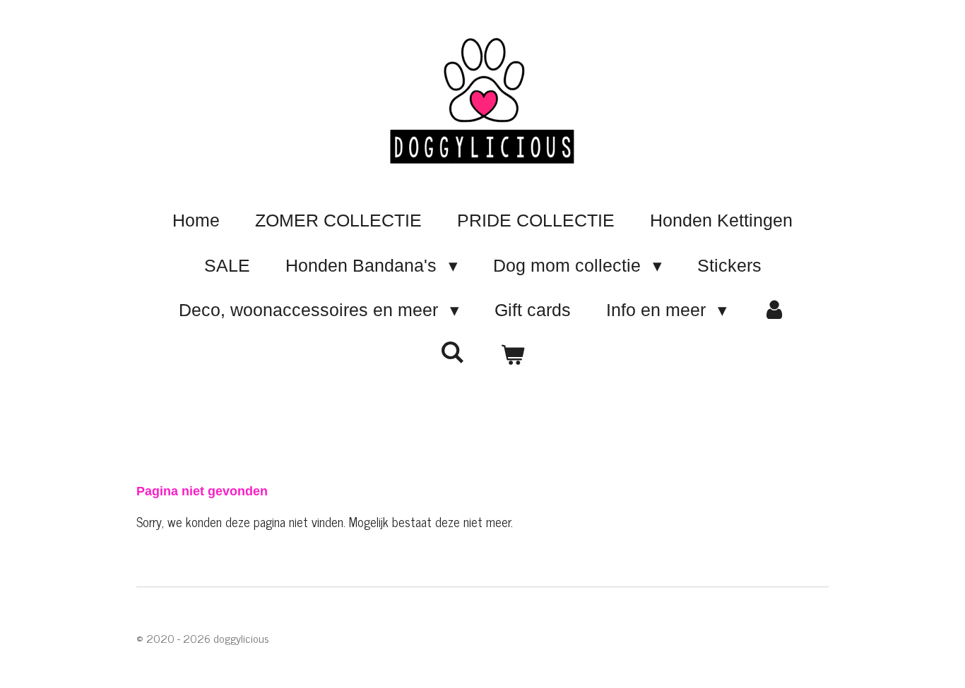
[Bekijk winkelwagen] (512, 356)
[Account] (774, 310)
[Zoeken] (452, 352)
